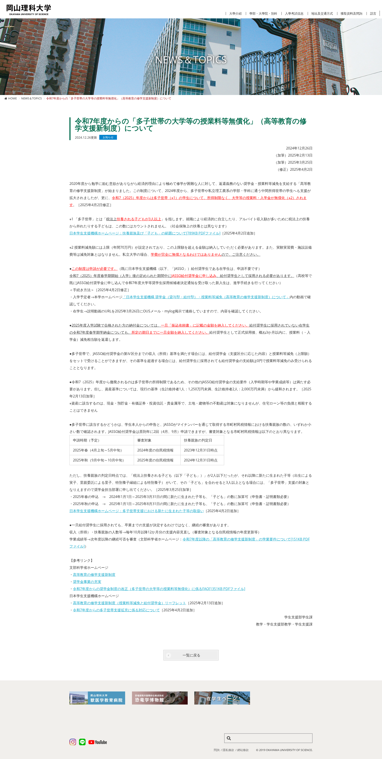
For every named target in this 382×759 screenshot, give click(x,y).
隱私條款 (228, 750)
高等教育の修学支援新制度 (94, 574)
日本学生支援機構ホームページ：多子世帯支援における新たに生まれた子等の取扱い (136, 510)
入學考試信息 (294, 13)
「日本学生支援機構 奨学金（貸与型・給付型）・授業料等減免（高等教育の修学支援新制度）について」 (206, 296)
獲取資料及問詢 (351, 13)
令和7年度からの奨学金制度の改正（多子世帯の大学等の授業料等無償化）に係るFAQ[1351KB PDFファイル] (159, 588)
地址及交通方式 (322, 13)
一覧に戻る (191, 655)
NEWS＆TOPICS (31, 98)
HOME (12, 98)
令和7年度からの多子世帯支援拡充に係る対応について (116, 610)
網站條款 (243, 750)
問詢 (217, 750)
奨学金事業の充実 (87, 581)
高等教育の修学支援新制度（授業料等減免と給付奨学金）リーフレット (129, 602)
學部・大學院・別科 (263, 13)
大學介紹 (235, 13)
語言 (373, 13)
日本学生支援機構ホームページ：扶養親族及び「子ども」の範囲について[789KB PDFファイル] (144, 233)
